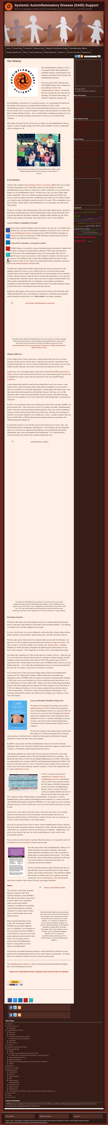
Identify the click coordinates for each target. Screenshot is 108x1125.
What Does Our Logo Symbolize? (20, 1038)
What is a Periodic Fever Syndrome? (84, 131)
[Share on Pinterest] (26, 1002)
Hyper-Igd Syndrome (15, 1059)
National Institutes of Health (25, 263)
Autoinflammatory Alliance (78, 48)
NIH (10, 1078)
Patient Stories (78, 112)
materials (27, 842)
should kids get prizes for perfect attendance (89, 216)
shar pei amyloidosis (90, 221)
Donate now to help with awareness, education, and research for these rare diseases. (39, 971)
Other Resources (13, 1080)
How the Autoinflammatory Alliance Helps (86, 104)
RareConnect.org (13, 235)
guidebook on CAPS (42, 708)
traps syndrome (77, 212)
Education (12, 1074)
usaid (87, 241)
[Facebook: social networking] (76, 56)
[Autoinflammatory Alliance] (8, 7)
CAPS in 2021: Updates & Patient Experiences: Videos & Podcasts (30, 1055)
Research (77, 114)
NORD (56, 371)
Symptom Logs (13, 1089)
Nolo (66, 374)
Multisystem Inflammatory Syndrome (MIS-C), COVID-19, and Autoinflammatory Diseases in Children (87, 144)
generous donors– (54, 645)
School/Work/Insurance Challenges (84, 115)
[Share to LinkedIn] (20, 1002)
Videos (25, 52)
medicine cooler (94, 229)
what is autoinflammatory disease (85, 220)
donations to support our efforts (54, 642)
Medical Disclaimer (45, 1116)
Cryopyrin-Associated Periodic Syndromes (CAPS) (23, 1053)
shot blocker (89, 218)
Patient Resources (50, 52)
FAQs (76, 100)
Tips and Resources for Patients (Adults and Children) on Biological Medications (32, 1091)
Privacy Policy (17, 48)
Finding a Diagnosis (80, 102)
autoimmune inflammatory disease (88, 231)
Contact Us (28, 48)
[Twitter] (79, 56)
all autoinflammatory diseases (22, 233)
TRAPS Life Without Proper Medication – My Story (88, 152)
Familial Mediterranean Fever (17, 1057)
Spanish (67, 713)
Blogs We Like (15, 1082)
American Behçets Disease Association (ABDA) (40, 185)
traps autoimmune (82, 226)
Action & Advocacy (36, 52)
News (76, 110)
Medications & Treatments (81, 108)
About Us (62, 52)
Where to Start (39, 48)
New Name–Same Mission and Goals (19, 1036)
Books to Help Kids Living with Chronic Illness (87, 173)
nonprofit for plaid (85, 214)
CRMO (11, 1051)
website (26, 840)
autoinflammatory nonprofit (85, 239)
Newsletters (12, 1028)
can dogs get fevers (83, 218)
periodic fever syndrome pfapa (87, 227)
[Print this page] (31, 1002)
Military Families (14, 1076)
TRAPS (11, 1064)
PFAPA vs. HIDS (79, 129)
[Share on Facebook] (10, 1002)
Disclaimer (12, 1032)
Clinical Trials (13, 1072)
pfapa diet (90, 241)
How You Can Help (73, 52)
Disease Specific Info (14, 52)
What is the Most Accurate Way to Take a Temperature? (89, 123)
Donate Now (86, 52)
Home (9, 48)
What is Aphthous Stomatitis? (82, 122)
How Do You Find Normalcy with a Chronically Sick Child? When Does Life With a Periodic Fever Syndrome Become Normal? (88, 155)
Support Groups (13, 1087)
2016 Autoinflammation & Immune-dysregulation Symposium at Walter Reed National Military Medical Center (39, 345)
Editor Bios (12, 1034)
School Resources (14, 1085)
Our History (12, 1041)
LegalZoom (11, 379)
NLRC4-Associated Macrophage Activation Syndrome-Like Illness (28, 1061)
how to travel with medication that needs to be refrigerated (89, 234)
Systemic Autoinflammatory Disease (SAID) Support (56, 5)
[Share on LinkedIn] (8, 244)
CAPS (63, 230)
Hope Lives (78, 159)
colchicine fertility (82, 223)
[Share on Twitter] (15, 1002)
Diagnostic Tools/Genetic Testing (57, 48)
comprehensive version (21, 769)
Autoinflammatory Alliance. (51, 90)
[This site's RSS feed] (81, 56)
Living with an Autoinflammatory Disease (85, 106)
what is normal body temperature (90, 232)
